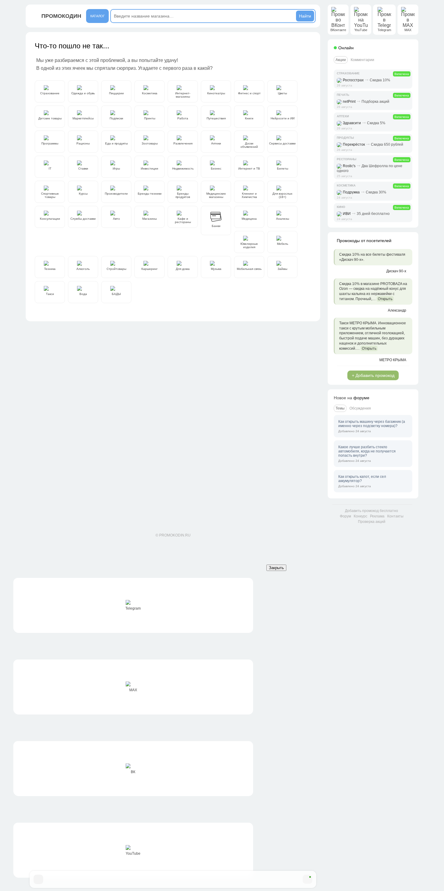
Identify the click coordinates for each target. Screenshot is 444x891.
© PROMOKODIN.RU (173, 535)
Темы (340, 408)
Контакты (395, 516)
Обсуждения (360, 408)
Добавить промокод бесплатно (371, 511)
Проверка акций (371, 522)
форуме (361, 397)
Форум (345, 516)
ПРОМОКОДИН (61, 16)
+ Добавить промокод (373, 375)
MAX (133, 690)
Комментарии (362, 60)
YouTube (133, 853)
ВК (133, 772)
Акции (341, 60)
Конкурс (360, 516)
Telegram (133, 608)
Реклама (377, 516)
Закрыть (276, 567)
